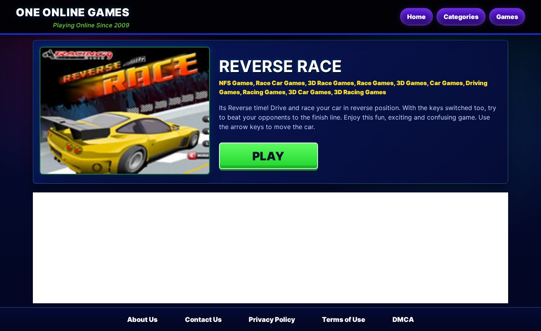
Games (507, 17)
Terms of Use (343, 319)
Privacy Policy (272, 319)
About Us (142, 319)
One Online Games (73, 12)
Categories (461, 17)
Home (416, 17)
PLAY (268, 156)
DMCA (403, 319)
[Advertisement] (270, 247)
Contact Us (203, 319)
